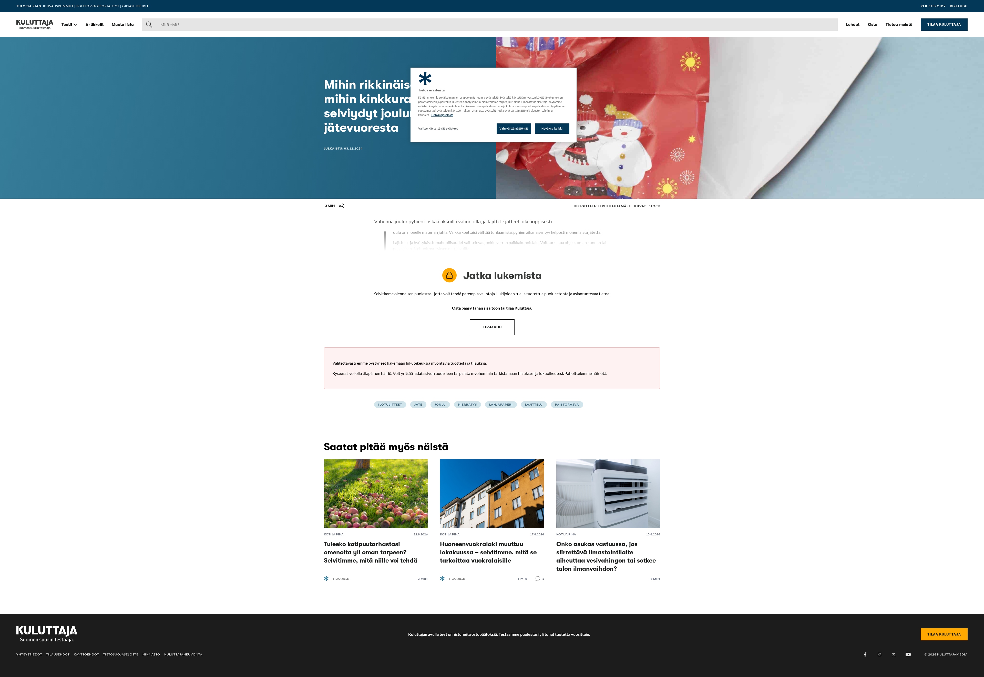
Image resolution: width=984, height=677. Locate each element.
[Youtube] (908, 654)
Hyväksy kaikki (552, 128)
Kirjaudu (959, 6)
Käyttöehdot (86, 654)
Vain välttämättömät (513, 128)
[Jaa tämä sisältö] (341, 206)
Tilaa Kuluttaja (944, 24)
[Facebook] (865, 654)
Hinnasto (151, 654)
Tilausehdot (58, 654)
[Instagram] (879, 654)
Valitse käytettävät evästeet (438, 128)
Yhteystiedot (29, 654)
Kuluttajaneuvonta (183, 654)
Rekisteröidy (933, 6)
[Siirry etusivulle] (34, 24)
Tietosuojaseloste (120, 654)
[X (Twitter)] (894, 654)
